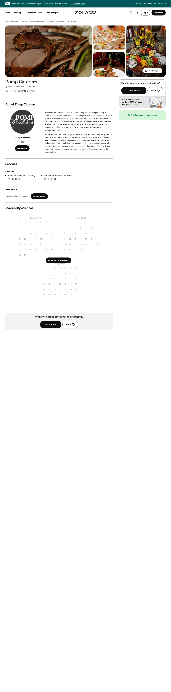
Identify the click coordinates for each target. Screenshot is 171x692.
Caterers (24, 21)
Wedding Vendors (11, 21)
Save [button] (68, 324)
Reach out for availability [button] (58, 260)
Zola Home (148, 4)
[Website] (22, 142)
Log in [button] (145, 12)
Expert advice (34, 12)
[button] (152, 71)
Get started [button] (158, 12)
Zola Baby (138, 4)
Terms (66, 4)
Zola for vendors (160, 4)
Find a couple (52, 12)
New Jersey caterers (37, 21)
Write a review (28, 91)
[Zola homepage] (85, 12)
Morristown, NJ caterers (55, 21)
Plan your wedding (13, 12)
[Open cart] (137, 12)
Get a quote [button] (22, 148)
